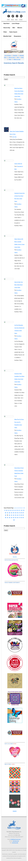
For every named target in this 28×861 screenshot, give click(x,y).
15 (15, 510)
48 (21, 517)
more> (15, 743)
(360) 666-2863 (15, 842)
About (12, 19)
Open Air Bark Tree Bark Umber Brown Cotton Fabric (18, 284)
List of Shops (15, 23)
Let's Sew (14, 136)
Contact (20, 19)
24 (13, 512)
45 (15, 517)
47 (19, 517)
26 (17, 512)
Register (15, 55)
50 (13, 519)
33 (11, 515)
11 (8, 510)
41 (7, 517)
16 (17, 510)
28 (21, 512)
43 (11, 517)
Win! (13, 27)
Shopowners (17, 36)
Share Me (15, 556)
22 (9, 512)
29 (23, 512)
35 (15, 515)
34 (13, 515)
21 (7, 512)
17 (19, 510)
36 (17, 515)
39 (23, 515)
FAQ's (5, 32)
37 (19, 515)
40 (5, 517)
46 (17, 517)
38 (21, 515)
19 (23, 510)
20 (5, 512)
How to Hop (6, 27)
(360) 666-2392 (16, 841)
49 (23, 517)
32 (9, 515)
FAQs (22, 57)
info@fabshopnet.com (15, 839)
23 (11, 512)
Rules (16, 19)
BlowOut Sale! (7, 36)
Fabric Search (13, 32)
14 (13, 510)
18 (21, 510)
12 (10, 510)
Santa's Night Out (18, 163)
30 (5, 515)
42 (9, 517)
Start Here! (6, 23)
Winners (19, 27)
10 (6, 510)
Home (8, 19)
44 (13, 517)
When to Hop (16, 59)
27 (19, 512)
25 (15, 512)
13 (12, 510)
